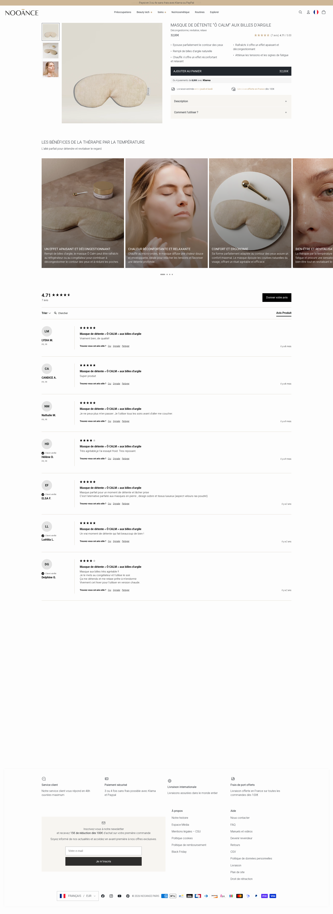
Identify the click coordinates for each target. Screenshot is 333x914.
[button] (272, 35)
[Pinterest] (128, 896)
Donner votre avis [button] (277, 297)
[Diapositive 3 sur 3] (50, 69)
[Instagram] (111, 896)
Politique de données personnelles (251, 858)
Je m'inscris (103, 861)
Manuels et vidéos (241, 831)
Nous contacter (240, 817)
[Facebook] (103, 896)
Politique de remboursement (189, 845)
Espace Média (180, 824)
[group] (60, 295)
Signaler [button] (116, 346)
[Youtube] (119, 896)
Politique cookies (182, 838)
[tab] (283, 313)
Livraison (235, 865)
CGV (233, 851)
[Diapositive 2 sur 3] (50, 50)
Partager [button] (125, 346)
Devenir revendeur (241, 838)
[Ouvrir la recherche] (300, 12)
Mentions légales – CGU (186, 831)
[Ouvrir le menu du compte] (308, 12)
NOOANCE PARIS (150, 896)
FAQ (233, 824)
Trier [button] (45, 313)
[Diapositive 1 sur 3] (50, 32)
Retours (235, 845)
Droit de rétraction (241, 878)
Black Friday (179, 851)
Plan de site (237, 872)
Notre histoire (180, 817)
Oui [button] (109, 346)
